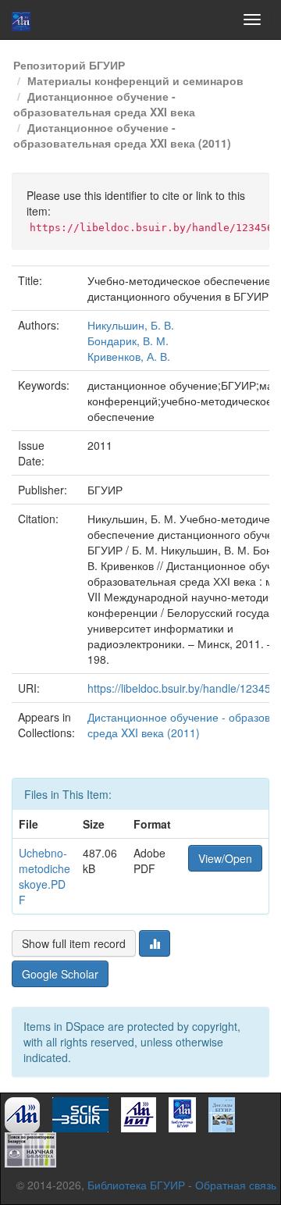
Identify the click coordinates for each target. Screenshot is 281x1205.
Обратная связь (235, 1185)
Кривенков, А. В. (128, 356)
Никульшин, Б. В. (130, 325)
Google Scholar (60, 974)
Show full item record (74, 943)
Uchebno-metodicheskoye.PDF (44, 876)
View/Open (225, 858)
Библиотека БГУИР (136, 1185)
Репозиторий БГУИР (69, 65)
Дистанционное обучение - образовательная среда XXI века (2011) (122, 135)
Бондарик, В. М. (128, 340)
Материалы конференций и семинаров (135, 80)
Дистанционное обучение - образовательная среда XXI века (104, 103)
